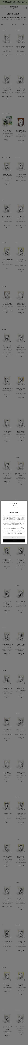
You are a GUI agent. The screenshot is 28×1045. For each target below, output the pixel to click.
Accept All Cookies (14, 540)
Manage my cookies (14, 537)
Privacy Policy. (19, 533)
